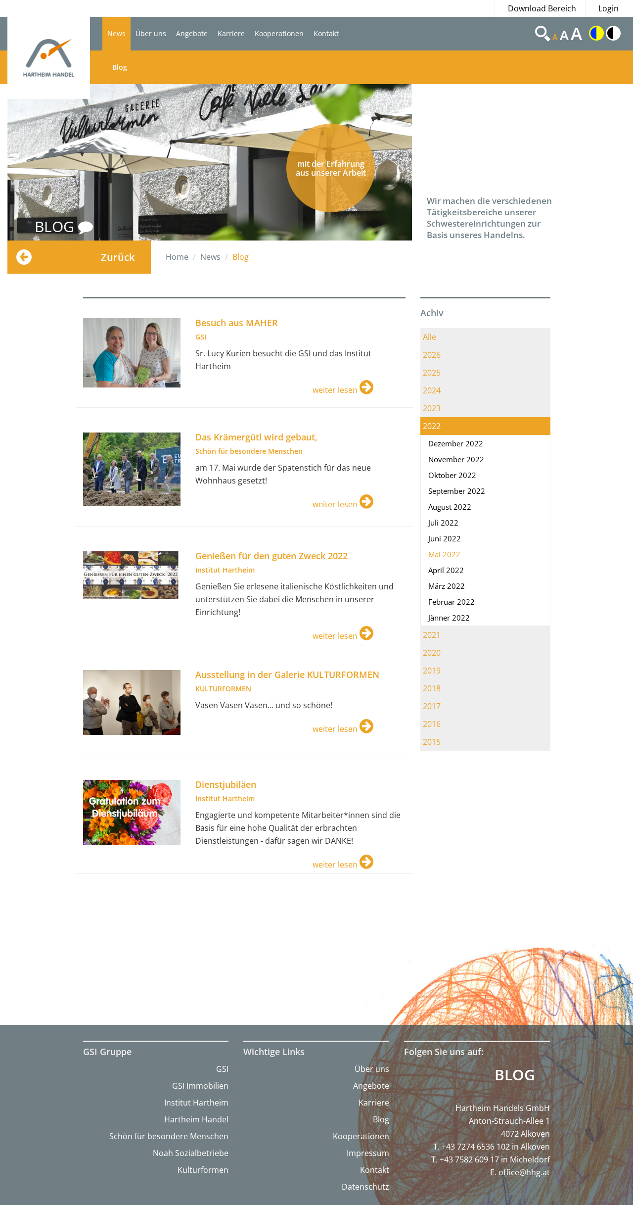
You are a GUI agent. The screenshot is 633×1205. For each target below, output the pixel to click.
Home (177, 256)
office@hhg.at (524, 1172)
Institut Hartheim (196, 1102)
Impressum (368, 1153)
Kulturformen (203, 1169)
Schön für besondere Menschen (168, 1136)
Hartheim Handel (196, 1119)
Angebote (192, 33)
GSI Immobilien (200, 1085)
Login (608, 8)
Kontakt (326, 33)
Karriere (231, 33)
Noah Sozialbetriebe (190, 1153)
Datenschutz (365, 1186)
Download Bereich (542, 8)
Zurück (118, 257)
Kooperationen (279, 33)
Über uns (151, 33)
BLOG (56, 226)
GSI (222, 1068)
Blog (119, 67)
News (116, 33)
